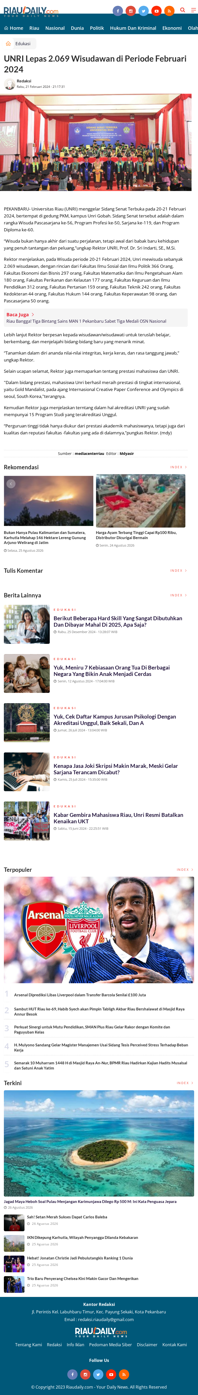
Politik (97, 28)
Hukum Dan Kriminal (133, 28)
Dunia (77, 28)
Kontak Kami (174, 1345)
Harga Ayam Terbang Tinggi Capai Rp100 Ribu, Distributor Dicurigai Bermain (136, 535)
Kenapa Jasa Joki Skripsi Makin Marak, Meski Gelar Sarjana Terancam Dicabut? (116, 768)
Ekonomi (172, 28)
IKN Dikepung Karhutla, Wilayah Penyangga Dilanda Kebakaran (82, 1237)
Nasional (55, 28)
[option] (50, 515)
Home (16, 28)
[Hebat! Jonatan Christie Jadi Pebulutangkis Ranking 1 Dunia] (14, 1264)
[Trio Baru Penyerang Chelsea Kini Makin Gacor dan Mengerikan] (14, 1284)
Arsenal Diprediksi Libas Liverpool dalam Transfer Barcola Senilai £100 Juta (80, 994)
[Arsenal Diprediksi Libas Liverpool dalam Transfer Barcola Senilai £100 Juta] (99, 930)
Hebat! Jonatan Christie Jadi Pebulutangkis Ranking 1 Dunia (80, 1258)
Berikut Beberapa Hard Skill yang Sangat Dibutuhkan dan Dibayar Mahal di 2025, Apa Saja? (118, 621)
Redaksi (24, 80)
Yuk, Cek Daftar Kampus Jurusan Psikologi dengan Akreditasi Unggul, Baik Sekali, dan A (115, 719)
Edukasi (22, 43)
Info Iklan (75, 1345)
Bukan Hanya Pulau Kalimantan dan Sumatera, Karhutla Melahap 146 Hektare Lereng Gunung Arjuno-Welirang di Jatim (45, 537)
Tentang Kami (28, 1345)
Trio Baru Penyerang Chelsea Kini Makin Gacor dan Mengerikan (82, 1278)
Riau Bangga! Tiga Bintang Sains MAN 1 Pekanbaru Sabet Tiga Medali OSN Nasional (86, 321)
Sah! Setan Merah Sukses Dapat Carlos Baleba (67, 1217)
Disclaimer (147, 1345)
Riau (34, 28)
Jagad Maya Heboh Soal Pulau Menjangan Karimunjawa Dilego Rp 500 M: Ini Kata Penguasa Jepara (90, 1201)
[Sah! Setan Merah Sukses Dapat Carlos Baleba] (14, 1223)
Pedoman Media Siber (110, 1345)
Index (177, 467)
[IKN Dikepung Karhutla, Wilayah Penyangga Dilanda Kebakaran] (14, 1243)
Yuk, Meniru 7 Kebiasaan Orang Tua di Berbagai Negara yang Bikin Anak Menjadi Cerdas (112, 670)
